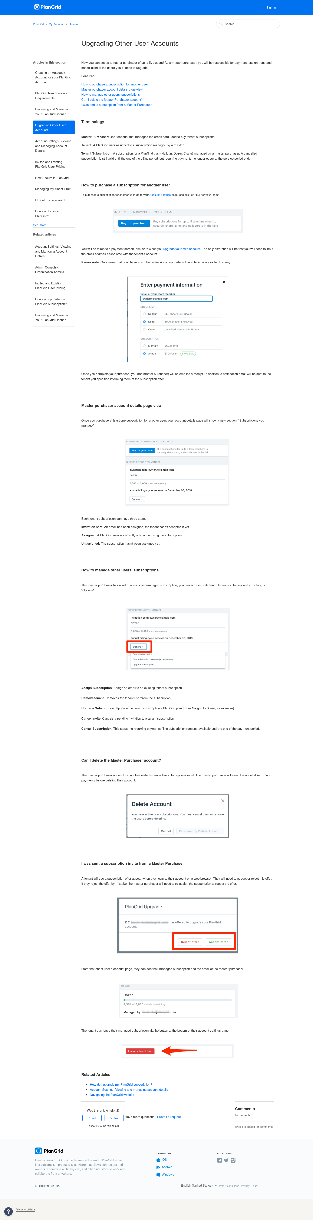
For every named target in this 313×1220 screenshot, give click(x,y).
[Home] (48, 9)
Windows (168, 1174)
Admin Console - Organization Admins (49, 269)
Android (167, 1167)
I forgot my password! (50, 200)
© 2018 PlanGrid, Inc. (47, 1185)
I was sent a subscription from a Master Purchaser (116, 104)
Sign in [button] (271, 7)
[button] (8, 1211)
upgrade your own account (181, 248)
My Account (56, 24)
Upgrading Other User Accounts (50, 127)
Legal (254, 1185)
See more (40, 225)
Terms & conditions (228, 1185)
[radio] (92, 1118)
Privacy (245, 1185)
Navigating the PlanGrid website (112, 1094)
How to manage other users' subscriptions (110, 94)
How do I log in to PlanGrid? (47, 213)
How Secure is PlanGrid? (52, 177)
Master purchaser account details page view (112, 89)
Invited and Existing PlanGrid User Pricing (50, 164)
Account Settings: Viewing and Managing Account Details (53, 146)
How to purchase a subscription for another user (114, 84)
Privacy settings (25, 1209)
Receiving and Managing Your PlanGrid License (52, 111)
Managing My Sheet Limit (52, 188)
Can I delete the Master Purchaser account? (112, 99)
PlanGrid (38, 24)
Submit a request (169, 1116)
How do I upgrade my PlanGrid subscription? (51, 301)
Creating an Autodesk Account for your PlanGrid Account (53, 77)
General (73, 24)
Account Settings (160, 195)
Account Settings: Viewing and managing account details (129, 1089)
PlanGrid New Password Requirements (52, 95)
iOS (164, 1159)
